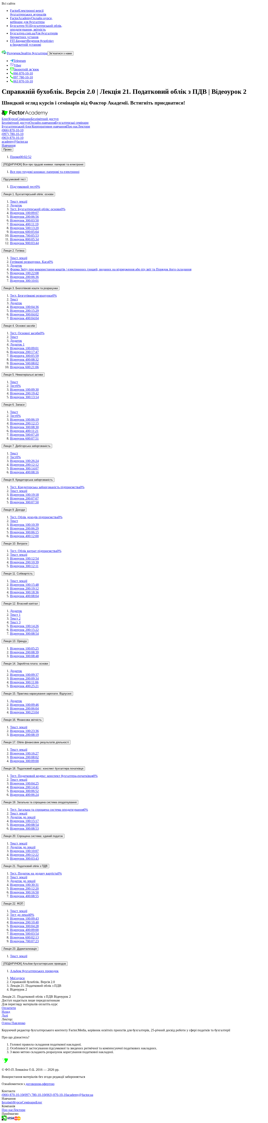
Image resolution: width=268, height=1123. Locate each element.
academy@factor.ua (15, 141)
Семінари (24, 119)
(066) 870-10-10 (12, 130)
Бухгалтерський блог (17, 126)
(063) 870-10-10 (12, 138)
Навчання (8, 145)
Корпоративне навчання (49, 126)
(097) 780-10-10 (12, 134)
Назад (6, 1011)
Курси (12, 119)
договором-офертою (40, 1084)
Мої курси (17, 978)
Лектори (84, 126)
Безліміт (7, 1102)
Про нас (72, 126)
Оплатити (9, 1008)
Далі (5, 1015)
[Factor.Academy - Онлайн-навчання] (25, 115)
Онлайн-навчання (42, 122)
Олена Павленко (13, 1023)
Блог (5, 119)
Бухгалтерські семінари (72, 122)
